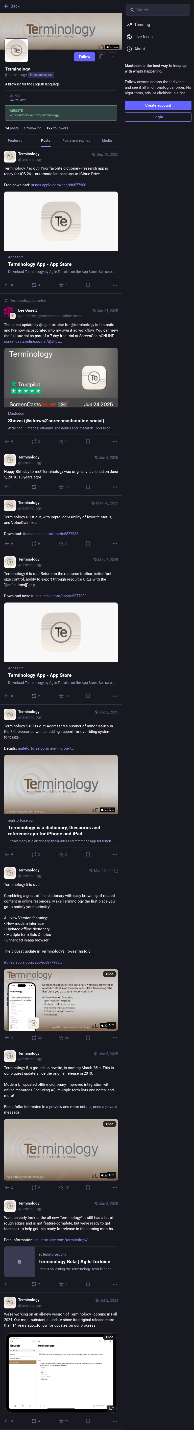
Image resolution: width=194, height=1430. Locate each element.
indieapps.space (41, 75)
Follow (84, 57)
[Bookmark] (88, 285)
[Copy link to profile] (101, 56)
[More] (115, 285)
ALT (111, 1025)
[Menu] (112, 56)
